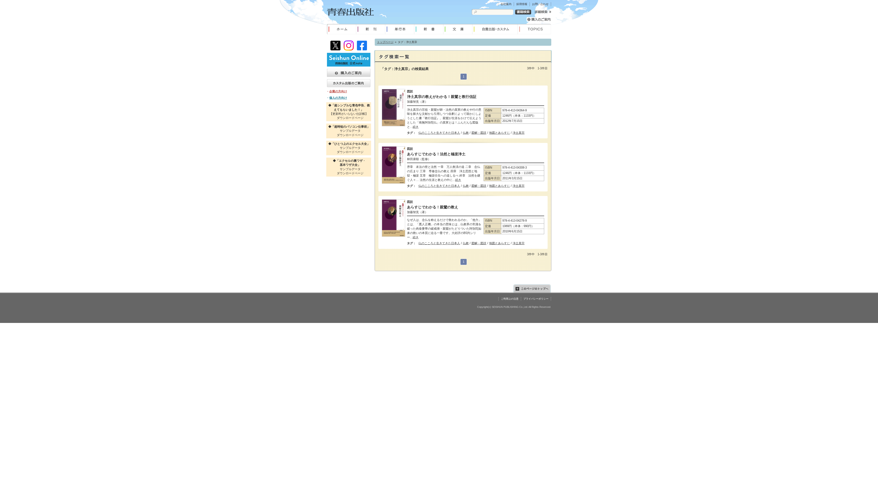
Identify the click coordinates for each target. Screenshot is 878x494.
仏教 (466, 132)
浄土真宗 (519, 132)
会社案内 (506, 4)
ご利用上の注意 (510, 298)
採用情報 (521, 4)
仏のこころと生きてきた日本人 (439, 132)
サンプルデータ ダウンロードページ (348, 131)
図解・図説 (478, 132)
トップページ (385, 42)
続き (416, 127)
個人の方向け (338, 97)
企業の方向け (338, 91)
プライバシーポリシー (536, 298)
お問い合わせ (540, 4)
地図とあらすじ (499, 132)
